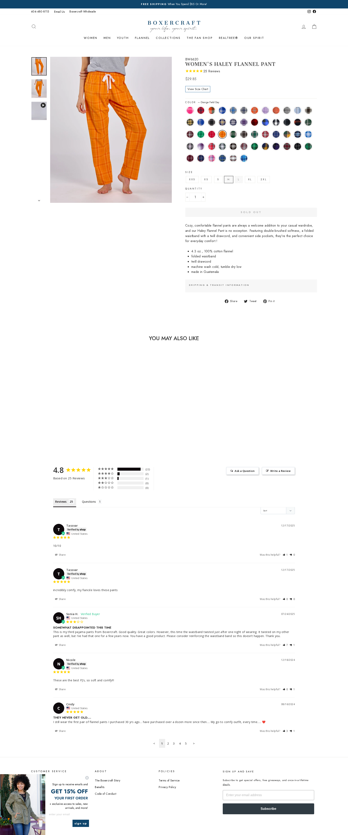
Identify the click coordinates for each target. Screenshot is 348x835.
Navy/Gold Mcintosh (265, 146)
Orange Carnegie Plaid (276, 110)
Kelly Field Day (201, 134)
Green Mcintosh (255, 146)
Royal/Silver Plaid (308, 134)
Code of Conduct (105, 794)
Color (202, 102)
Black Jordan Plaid (287, 122)
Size (189, 172)
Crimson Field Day (212, 134)
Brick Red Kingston (201, 110)
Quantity (194, 189)
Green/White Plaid (222, 146)
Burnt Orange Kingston (255, 110)
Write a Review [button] (280, 471)
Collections (168, 38)
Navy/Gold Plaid (222, 122)
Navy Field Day (276, 134)
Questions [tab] (89, 501)
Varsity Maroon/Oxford (190, 158)
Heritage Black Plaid (244, 134)
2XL (264, 179)
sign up (81, 823)
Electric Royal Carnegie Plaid (222, 110)
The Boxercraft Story (107, 780)
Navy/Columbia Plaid (298, 134)
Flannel (142, 38)
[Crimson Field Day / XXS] (52, 424)
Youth (123, 38)
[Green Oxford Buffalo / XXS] (63, 424)
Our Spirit (254, 38)
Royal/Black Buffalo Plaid (265, 122)
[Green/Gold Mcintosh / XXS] (63, 429)
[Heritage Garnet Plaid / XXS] (80, 424)
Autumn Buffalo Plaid (212, 110)
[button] (285, 555)
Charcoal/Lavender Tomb (190, 146)
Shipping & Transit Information (219, 285)
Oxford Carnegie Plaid (287, 110)
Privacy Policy (167, 787)
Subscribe (268, 808)
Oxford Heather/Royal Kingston (233, 110)
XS (206, 179)
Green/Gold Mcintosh (287, 134)
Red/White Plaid (212, 146)
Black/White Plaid (233, 146)
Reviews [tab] (61, 501)
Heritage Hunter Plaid (255, 134)
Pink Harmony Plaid (212, 158)
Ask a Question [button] (245, 471)
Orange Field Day (222, 134)
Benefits (99, 787)
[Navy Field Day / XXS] (58, 429)
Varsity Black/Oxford (298, 146)
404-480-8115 (40, 11)
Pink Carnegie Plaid (190, 110)
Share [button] (62, 554)
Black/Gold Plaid (190, 122)
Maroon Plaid (244, 146)
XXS (192, 179)
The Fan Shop (200, 38)
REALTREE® (228, 38)
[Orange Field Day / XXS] (58, 424)
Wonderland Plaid (233, 158)
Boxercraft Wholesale (82, 11)
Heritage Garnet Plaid (265, 134)
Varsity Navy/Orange (201, 158)
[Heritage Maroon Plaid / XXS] (42, 424)
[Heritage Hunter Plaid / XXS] (74, 424)
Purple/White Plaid (244, 122)
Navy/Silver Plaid (233, 122)
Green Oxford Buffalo (233, 134)
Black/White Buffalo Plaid (276, 122)
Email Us (59, 12)
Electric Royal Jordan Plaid (201, 122)
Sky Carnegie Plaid (298, 110)
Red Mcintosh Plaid (287, 146)
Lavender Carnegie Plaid (265, 110)
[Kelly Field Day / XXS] (47, 424)
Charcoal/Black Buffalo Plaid (212, 122)
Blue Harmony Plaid (244, 158)
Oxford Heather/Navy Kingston (244, 110)
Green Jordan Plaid (308, 122)
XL (250, 179)
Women (90, 38)
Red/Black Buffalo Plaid (255, 122)
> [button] (194, 743)
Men (107, 38)
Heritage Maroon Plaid (190, 134)
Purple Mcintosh (276, 146)
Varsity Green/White (308, 146)
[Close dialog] (87, 778)
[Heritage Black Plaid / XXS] (69, 424)
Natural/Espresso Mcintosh (308, 110)
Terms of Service (169, 780)
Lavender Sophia (201, 146)
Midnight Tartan (222, 158)
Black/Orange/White (298, 122)
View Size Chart (197, 89)
